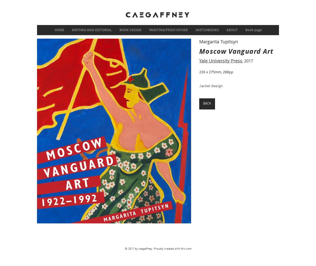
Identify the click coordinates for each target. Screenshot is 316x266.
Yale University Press (220, 61)
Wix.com (186, 249)
